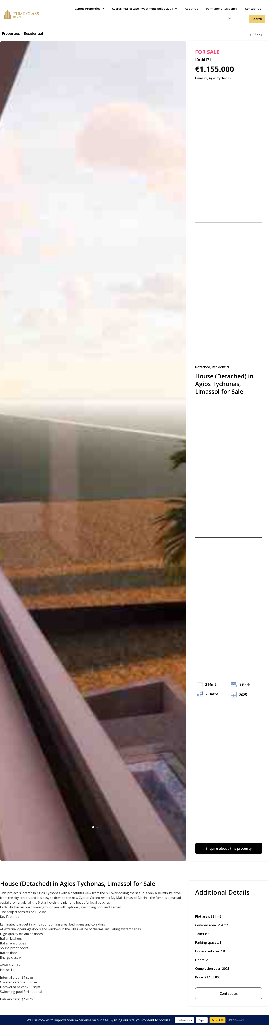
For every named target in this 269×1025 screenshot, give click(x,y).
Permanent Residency (221, 8)
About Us (191, 8)
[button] (93, 827)
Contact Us (253, 8)
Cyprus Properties (87, 8)
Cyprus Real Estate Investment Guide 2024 (142, 8)
